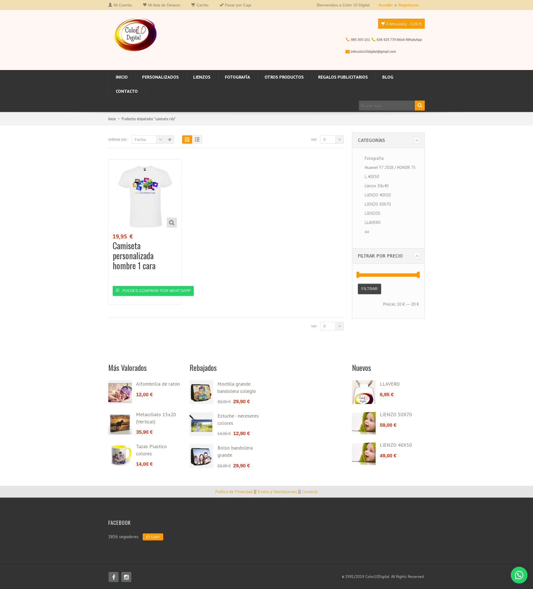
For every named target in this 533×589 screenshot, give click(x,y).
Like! (155, 537)
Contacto (127, 91)
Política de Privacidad (234, 491)
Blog (387, 77)
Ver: (314, 139)
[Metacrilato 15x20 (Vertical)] (120, 423)
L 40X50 (372, 176)
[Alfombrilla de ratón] (120, 392)
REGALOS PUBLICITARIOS (343, 77)
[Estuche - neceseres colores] (201, 424)
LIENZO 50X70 (378, 204)
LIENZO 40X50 (378, 195)
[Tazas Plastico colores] (120, 454)
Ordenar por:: (118, 139)
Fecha (140, 139)
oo (367, 231)
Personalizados (160, 77)
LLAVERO (373, 222)
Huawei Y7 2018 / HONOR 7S (390, 167)
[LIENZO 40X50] (364, 453)
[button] (519, 575)
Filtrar (369, 288)
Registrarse (408, 5)
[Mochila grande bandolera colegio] (201, 392)
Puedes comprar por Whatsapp (155, 290)
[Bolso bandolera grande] (201, 456)
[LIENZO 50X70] (364, 423)
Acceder (385, 5)
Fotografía (237, 77)
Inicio (122, 77)
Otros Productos (284, 77)
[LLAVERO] (364, 392)
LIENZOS (201, 77)
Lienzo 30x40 (376, 185)
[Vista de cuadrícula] (187, 139)
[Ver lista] (197, 139)
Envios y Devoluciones (277, 491)
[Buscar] (420, 106)
